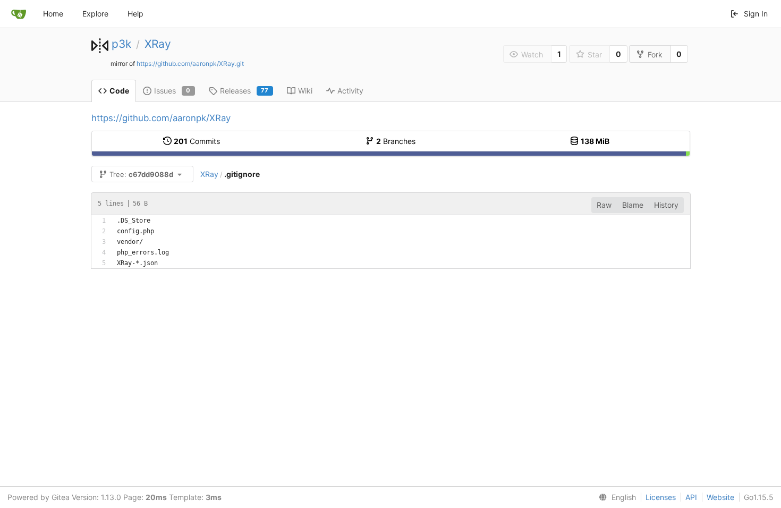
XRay (158, 43)
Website (720, 497)
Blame (632, 204)
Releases (244, 90)
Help (135, 13)
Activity (350, 90)
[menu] (615, 497)
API (691, 497)
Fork (655, 54)
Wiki (305, 90)
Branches (395, 141)
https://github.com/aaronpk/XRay (161, 118)
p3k (121, 43)
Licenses (661, 497)
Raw (604, 204)
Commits (197, 141)
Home (53, 13)
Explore (95, 13)
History (666, 204)
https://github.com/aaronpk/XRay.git (190, 63)
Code (119, 90)
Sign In (756, 13)
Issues (172, 90)
